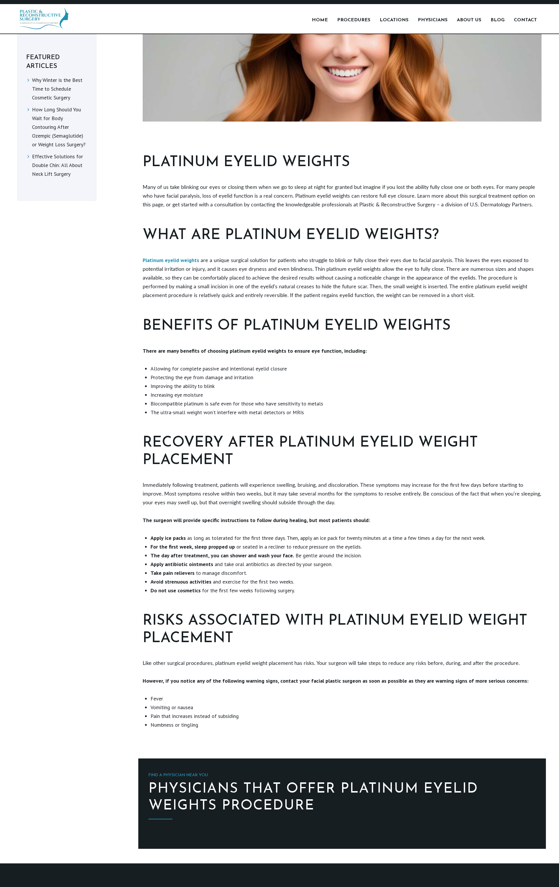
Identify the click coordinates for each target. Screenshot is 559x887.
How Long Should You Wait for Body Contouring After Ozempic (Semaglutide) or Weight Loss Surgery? (59, 127)
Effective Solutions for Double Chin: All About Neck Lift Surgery (57, 165)
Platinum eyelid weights (171, 260)
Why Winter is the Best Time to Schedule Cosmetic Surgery (57, 89)
